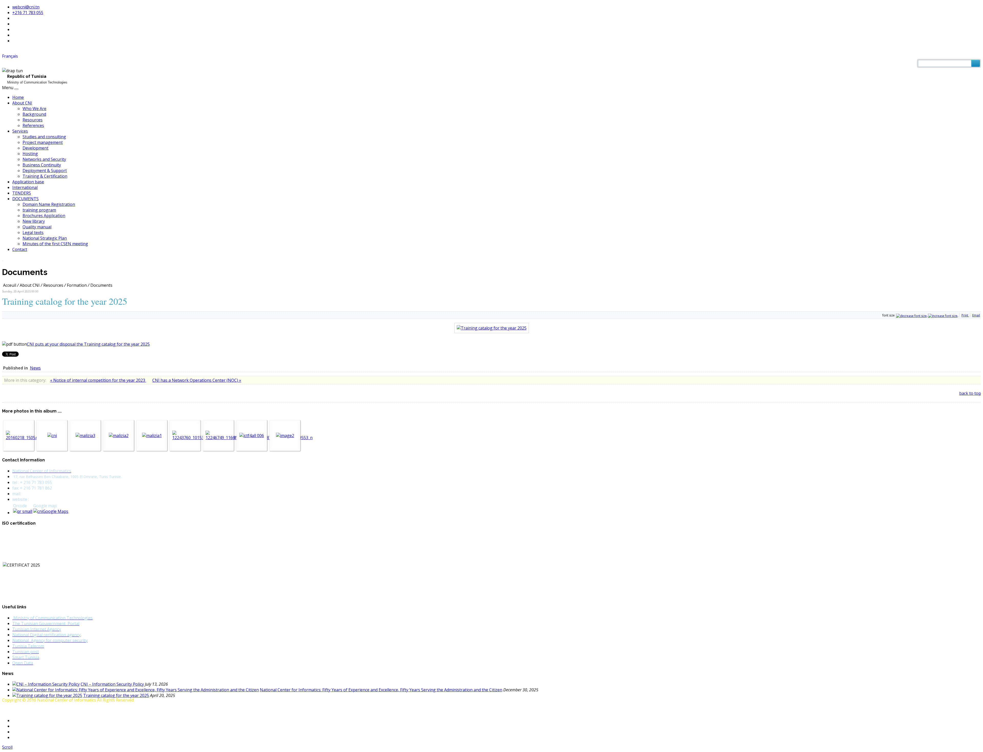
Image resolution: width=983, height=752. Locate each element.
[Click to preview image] (491, 328)
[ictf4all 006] (251, 435)
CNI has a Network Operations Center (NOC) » (196, 380)
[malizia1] (152, 435)
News (35, 368)
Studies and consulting (44, 137)
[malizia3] (85, 435)
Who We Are (34, 108)
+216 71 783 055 (27, 12)
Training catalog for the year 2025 (116, 695)
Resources (32, 120)
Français (10, 56)
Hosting (30, 153)
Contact (19, 249)
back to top (970, 393)
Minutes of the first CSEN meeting (55, 244)
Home (18, 97)
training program (39, 210)
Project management (43, 142)
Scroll (7, 747)
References (33, 125)
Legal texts (33, 232)
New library (34, 221)
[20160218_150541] (23, 437)
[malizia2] (119, 435)
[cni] (52, 435)
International (25, 187)
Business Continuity (42, 165)
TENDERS (21, 193)
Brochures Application (44, 215)
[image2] (285, 435)
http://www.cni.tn (46, 499)
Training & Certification (45, 176)
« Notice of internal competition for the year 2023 (98, 380)
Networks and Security (44, 159)
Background (34, 114)
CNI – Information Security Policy (112, 684)
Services (20, 131)
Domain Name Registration (49, 204)
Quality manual (37, 227)
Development (35, 148)
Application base (28, 182)
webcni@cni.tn (25, 7)
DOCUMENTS (25, 199)
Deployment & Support (45, 170)
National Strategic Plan (45, 238)
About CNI (22, 103)
